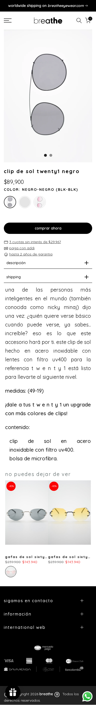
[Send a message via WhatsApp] (87, 696)
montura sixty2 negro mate (49, 557)
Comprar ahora (48, 228)
